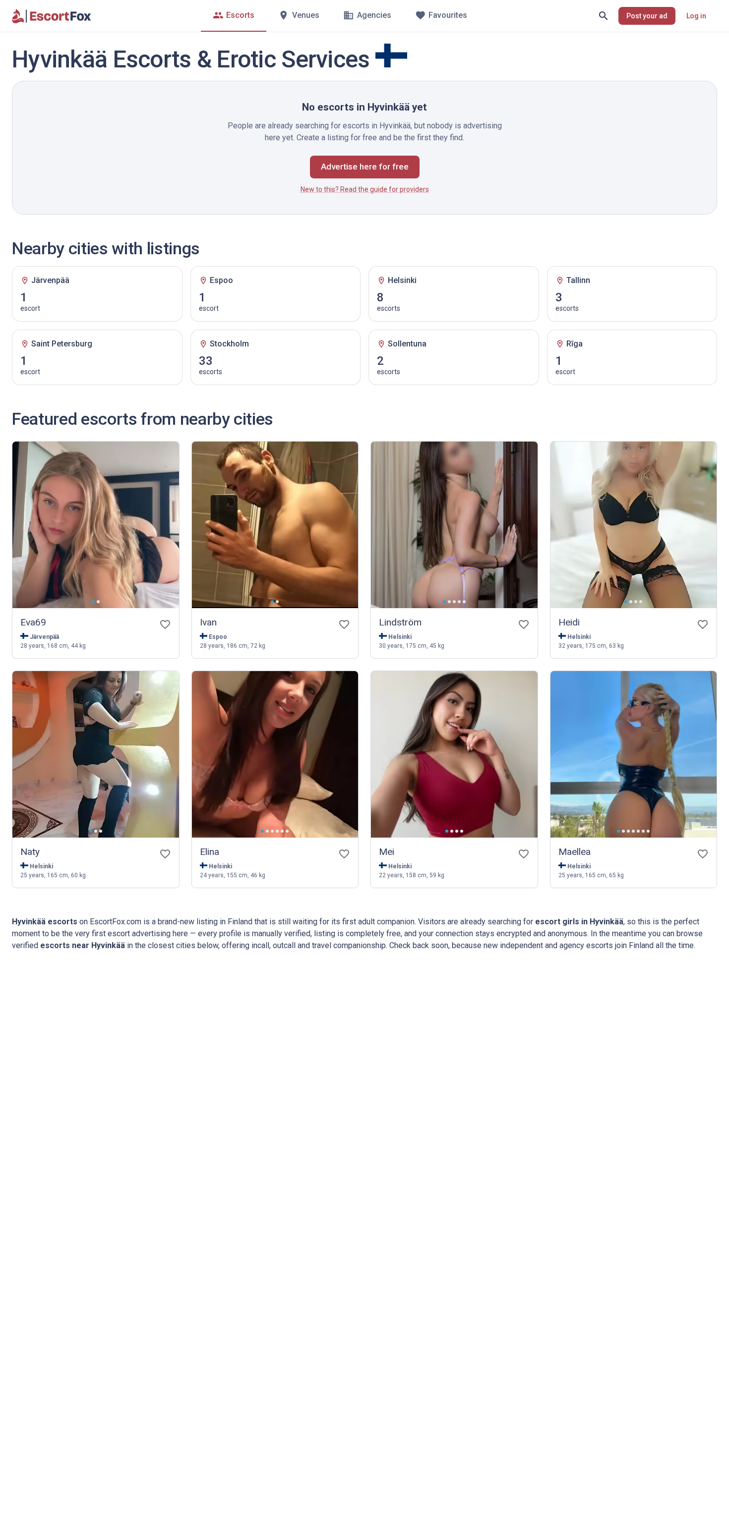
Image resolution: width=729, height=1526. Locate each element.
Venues (305, 15)
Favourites (447, 15)
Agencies (374, 15)
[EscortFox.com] (51, 15)
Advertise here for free (365, 166)
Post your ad (647, 16)
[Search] (603, 16)
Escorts (240, 15)
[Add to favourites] (165, 624)
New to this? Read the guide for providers (365, 189)
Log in (696, 16)
